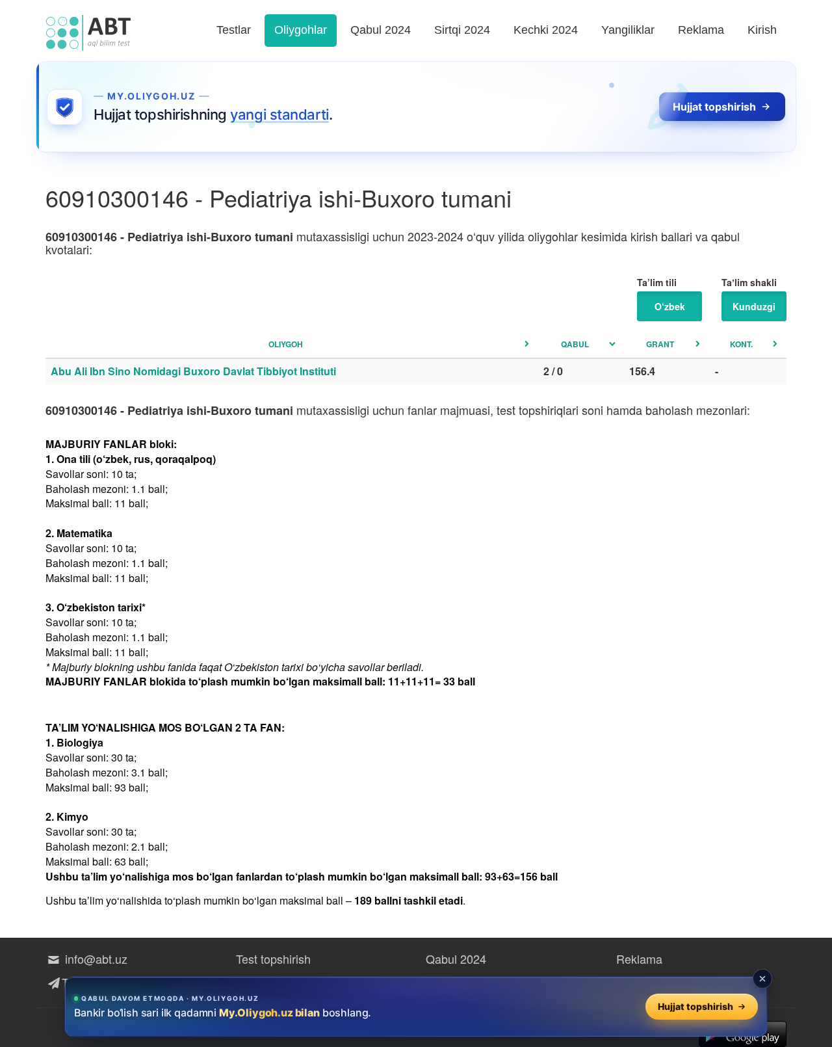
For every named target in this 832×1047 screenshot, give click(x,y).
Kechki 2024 (546, 29)
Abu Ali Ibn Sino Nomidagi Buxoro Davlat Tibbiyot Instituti (193, 371)
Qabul (575, 344)
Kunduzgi (754, 306)
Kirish (762, 29)
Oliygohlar (300, 29)
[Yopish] (762, 978)
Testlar (233, 29)
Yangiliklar (628, 29)
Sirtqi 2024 (462, 29)
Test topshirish (273, 958)
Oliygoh (285, 344)
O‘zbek (670, 306)
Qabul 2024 (380, 29)
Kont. (741, 344)
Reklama (701, 29)
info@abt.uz (94, 958)
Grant (660, 344)
